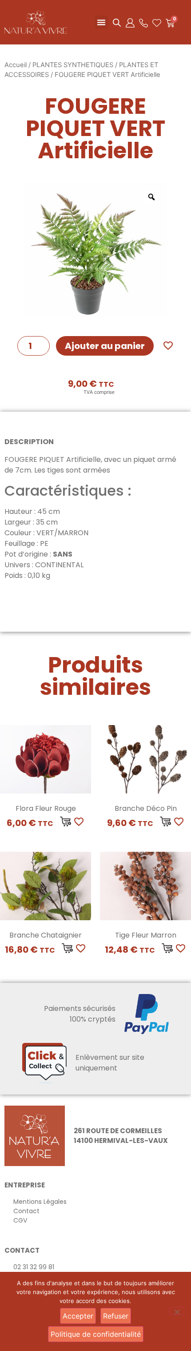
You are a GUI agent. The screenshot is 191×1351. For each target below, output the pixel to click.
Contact (26, 1211)
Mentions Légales (40, 1201)
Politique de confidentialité (96, 1334)
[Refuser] (176, 1311)
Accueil (15, 65)
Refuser (115, 1315)
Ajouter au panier (105, 346)
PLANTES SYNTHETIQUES (72, 65)
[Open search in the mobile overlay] (116, 22)
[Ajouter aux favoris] (168, 345)
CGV (20, 1220)
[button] (101, 22)
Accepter (78, 1315)
